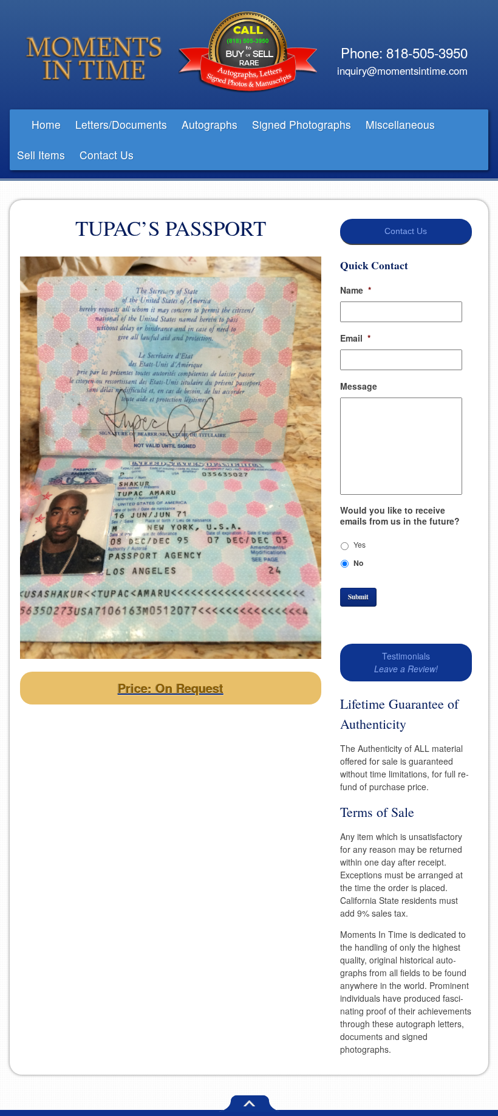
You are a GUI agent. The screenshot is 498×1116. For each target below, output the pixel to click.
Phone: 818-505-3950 (404, 52)
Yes (359, 544)
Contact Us (107, 154)
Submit (358, 597)
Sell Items (41, 154)
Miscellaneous (400, 124)
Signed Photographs (301, 124)
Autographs (209, 124)
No (358, 562)
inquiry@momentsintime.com (402, 70)
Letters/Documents (121, 124)
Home (46, 124)
